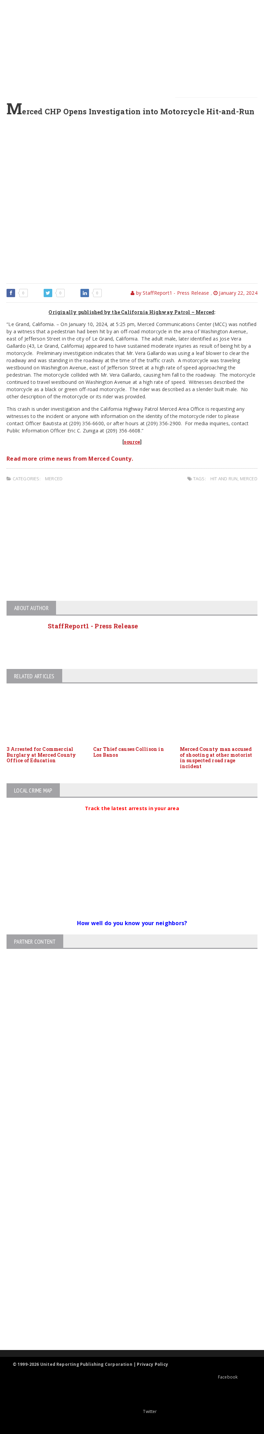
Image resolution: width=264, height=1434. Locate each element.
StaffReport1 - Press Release (93, 626)
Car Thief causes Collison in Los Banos (128, 752)
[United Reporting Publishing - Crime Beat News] (126, 1190)
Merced (54, 478)
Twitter (150, 1411)
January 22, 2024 (237, 293)
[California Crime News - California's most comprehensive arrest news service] (126, 1271)
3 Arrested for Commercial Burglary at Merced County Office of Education (41, 755)
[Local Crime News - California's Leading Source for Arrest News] (126, 1219)
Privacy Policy (152, 1364)
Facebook (228, 1377)
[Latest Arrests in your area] (132, 817)
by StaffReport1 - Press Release (172, 293)
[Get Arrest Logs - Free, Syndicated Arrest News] (126, 1249)
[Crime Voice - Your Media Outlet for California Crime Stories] (126, 1323)
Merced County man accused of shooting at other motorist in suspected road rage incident (216, 758)
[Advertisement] (133, 48)
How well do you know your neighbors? (132, 923)
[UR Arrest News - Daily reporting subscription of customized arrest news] (126, 1293)
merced (248, 478)
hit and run (224, 478)
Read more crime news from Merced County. (70, 458)
